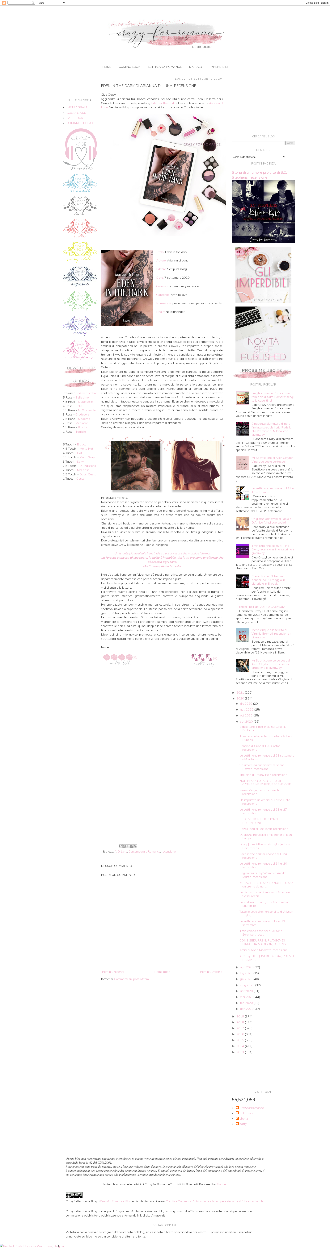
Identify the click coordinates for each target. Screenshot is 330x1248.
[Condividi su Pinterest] (135, 846)
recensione (169, 851)
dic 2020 (246, 703)
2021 (240, 692)
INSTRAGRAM (77, 107)
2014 (240, 1046)
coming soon (130, 67)
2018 (240, 1022)
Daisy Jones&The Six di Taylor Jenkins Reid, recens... (264, 846)
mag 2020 (247, 985)
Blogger (221, 1184)
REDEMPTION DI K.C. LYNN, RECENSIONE (258, 820)
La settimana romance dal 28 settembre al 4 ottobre (266, 757)
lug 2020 (246, 973)
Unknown (246, 1113)
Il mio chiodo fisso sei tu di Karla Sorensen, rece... (260, 932)
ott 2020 (246, 715)
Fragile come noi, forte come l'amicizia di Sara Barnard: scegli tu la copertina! (273, 396)
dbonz (243, 1118)
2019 (240, 1016)
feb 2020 (247, 1003)
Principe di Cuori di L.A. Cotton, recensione (260, 747)
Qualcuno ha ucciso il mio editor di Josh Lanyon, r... (265, 836)
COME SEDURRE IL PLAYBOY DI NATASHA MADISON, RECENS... (263, 942)
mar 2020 (247, 997)
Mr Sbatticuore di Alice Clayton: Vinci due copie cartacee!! (273, 459)
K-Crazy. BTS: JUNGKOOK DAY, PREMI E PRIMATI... (267, 958)
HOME (107, 67)
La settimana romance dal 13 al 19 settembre (273, 490)
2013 (240, 1052)
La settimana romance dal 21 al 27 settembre (263, 811)
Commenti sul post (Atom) (132, 979)
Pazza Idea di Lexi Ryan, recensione (263, 829)
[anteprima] (263, 301)
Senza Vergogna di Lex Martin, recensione (260, 792)
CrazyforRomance (251, 1108)
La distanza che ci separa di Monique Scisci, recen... (264, 894)
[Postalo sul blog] (124, 846)
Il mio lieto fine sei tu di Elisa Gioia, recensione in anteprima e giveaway (273, 549)
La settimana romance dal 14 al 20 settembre (263, 865)
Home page (162, 972)
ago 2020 (247, 967)
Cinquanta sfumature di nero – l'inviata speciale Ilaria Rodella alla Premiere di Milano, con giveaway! (272, 429)
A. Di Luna (121, 851)
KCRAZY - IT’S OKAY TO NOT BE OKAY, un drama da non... (266, 884)
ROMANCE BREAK (80, 123)
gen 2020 (247, 1009)
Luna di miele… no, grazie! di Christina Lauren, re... (264, 904)
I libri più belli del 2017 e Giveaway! (261, 607)
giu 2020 (246, 979)
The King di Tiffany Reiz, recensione (263, 775)
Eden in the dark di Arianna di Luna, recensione (263, 855)
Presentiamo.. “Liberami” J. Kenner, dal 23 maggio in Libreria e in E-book (269, 579)
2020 (240, 698)
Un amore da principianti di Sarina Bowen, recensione (262, 766)
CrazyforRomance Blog (115, 1201)
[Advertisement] (162, 811)
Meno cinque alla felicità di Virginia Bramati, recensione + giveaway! (272, 633)
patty (243, 1124)
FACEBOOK (75, 118)
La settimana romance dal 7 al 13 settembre (262, 923)
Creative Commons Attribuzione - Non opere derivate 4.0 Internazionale (215, 1201)
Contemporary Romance (144, 851)
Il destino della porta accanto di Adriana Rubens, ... (266, 738)
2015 (240, 1040)
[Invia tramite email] (121, 846)
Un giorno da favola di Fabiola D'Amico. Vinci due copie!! (271, 520)
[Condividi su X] (128, 846)
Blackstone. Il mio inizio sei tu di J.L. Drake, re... (262, 728)
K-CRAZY (195, 67)
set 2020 (247, 721)
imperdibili (219, 67)
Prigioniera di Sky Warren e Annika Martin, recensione (262, 875)
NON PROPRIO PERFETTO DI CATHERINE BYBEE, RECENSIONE (265, 782)
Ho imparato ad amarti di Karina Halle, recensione (265, 801)
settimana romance (165, 67)
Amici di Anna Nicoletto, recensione (263, 950)
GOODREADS (76, 113)
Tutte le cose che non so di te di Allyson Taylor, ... (266, 913)
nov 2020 (247, 709)
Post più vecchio (211, 972)
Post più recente (113, 972)
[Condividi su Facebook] (131, 846)
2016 (240, 1034)
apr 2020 (247, 991)
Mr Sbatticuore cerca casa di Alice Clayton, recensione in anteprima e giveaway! (271, 664)
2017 (240, 1028)
